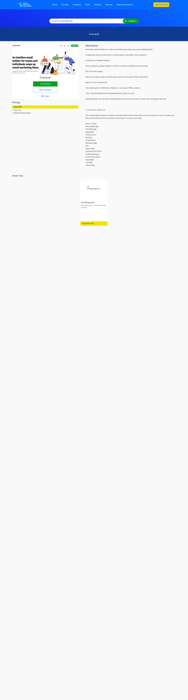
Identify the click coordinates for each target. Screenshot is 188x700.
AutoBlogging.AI (88, 202)
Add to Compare (45, 90)
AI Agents (77, 4)
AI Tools (65, 4)
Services (108, 4)
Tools (87, 4)
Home (54, 4)
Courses (97, 4)
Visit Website (45, 84)
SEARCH (131, 21)
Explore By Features (125, 4)
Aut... (86, 207)
